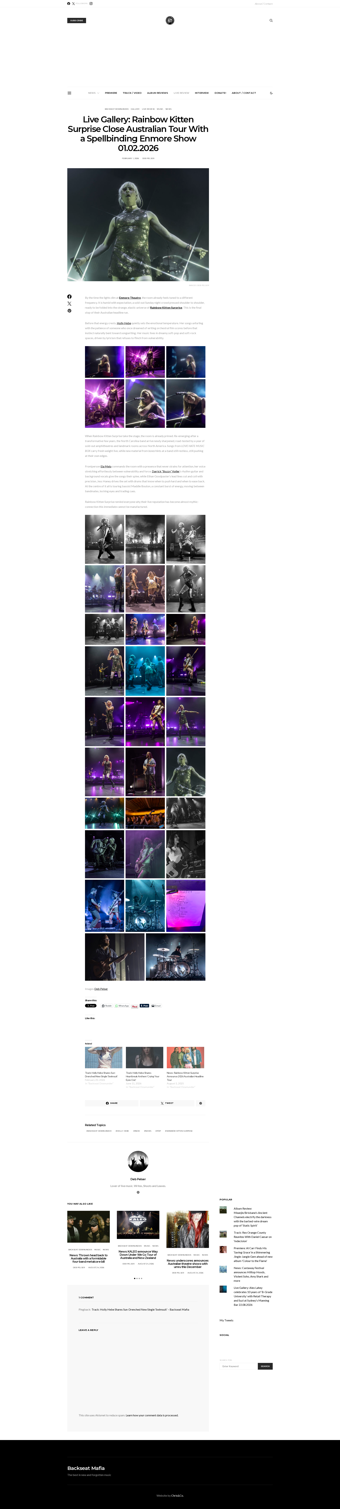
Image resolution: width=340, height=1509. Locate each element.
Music (160, 109)
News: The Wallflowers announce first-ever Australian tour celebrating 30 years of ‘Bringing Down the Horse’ (211, 140)
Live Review (181, 92)
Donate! (220, 92)
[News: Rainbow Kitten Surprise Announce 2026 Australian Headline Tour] (185, 1057)
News (92, 92)
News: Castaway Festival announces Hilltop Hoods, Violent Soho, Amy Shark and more (251, 139)
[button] (271, 93)
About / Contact (264, 3)
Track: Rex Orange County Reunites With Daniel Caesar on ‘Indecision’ (253, 1237)
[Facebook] (68, 3)
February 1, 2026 (130, 158)
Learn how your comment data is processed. (152, 1415)
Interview (202, 92)
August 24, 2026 (96, 1267)
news (148, 1131)
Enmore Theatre (130, 297)
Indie (137, 1131)
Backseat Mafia (86, 1468)
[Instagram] (91, 3)
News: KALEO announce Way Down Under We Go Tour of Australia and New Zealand (131, 139)
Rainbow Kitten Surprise (166, 307)
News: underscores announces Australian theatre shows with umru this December (171, 139)
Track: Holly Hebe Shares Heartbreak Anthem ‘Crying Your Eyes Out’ (142, 1076)
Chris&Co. (177, 1495)
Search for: (226, 1360)
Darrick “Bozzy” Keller (166, 471)
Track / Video (132, 92)
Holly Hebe (124, 323)
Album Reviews (157, 92)
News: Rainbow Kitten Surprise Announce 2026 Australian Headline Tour (185, 1076)
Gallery (135, 109)
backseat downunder (99, 1131)
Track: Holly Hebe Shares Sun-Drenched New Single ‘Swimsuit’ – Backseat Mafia (140, 1309)
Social (224, 1335)
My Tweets (226, 1320)
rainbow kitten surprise (179, 1131)
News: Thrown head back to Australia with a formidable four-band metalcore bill (91, 139)
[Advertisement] (170, 60)
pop (159, 1131)
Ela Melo (106, 466)
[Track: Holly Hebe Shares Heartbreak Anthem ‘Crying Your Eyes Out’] (144, 1057)
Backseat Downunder (117, 109)
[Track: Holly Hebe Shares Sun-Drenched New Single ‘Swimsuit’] (103, 1057)
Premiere (111, 92)
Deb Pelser (148, 158)
